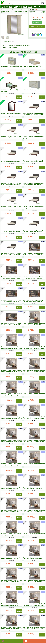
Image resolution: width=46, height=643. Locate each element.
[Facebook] (34, 35)
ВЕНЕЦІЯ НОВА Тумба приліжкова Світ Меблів (11, 67)
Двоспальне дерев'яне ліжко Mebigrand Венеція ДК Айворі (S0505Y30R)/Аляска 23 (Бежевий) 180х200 (11, 395)
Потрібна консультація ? (37, 30)
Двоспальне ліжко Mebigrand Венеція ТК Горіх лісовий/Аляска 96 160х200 (11, 230)
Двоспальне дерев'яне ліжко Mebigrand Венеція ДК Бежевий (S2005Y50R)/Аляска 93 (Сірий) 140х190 (34, 535)
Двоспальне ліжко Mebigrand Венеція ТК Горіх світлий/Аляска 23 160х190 (33, 277)
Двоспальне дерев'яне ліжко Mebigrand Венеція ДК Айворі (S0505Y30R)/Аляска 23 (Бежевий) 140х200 (11, 348)
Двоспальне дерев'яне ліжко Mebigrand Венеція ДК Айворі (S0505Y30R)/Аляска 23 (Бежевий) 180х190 (34, 371)
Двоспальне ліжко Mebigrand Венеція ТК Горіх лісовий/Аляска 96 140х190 (33, 184)
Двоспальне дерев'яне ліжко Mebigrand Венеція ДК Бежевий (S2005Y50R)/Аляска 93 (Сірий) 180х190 (34, 582)
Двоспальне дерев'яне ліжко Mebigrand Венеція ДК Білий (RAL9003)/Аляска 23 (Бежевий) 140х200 (11, 628)
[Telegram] (36, 35)
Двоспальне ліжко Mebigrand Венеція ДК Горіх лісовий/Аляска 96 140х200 (11, 137)
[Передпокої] (25, 6)
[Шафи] (10, 6)
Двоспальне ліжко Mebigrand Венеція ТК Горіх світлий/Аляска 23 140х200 (11, 277)
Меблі (8, 10)
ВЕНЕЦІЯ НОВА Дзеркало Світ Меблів (11, 113)
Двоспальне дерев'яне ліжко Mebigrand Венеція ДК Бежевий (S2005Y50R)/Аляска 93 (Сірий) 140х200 (11, 558)
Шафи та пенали (16, 10)
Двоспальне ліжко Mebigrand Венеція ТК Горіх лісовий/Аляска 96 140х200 (11, 207)
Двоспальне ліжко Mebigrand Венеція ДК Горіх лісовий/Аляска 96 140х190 (33, 114)
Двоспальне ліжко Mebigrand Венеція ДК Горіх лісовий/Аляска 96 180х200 (11, 184)
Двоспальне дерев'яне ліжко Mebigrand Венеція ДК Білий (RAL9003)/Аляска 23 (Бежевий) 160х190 (34, 628)
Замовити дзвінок (11, 641)
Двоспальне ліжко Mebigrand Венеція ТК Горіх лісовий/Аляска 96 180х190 (33, 230)
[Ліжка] (15, 6)
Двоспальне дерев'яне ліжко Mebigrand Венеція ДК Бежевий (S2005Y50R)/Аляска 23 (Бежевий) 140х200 (11, 488)
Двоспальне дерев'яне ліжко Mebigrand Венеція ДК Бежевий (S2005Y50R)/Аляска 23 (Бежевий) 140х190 (34, 465)
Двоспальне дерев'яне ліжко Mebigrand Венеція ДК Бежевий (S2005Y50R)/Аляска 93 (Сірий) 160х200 (11, 582)
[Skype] (39, 35)
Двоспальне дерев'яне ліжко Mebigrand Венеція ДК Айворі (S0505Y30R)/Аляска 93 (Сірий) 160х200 (11, 442)
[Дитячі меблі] (20, 6)
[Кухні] (6, 6)
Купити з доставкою (37, 26)
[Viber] (33, 35)
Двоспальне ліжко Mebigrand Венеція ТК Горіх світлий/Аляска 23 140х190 (33, 254)
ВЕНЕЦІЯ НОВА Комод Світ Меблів (32, 90)
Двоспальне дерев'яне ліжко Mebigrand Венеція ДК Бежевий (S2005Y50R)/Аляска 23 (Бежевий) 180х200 (11, 535)
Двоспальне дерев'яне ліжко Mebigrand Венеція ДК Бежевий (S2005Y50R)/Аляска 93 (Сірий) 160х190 (34, 558)
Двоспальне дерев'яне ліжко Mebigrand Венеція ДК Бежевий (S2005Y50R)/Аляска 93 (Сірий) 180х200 (11, 605)
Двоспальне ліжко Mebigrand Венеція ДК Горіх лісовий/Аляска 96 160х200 (11, 160)
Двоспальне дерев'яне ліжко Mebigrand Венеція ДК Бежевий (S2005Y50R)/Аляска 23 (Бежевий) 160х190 (34, 488)
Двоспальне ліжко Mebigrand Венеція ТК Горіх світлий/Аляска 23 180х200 (11, 324)
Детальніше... (11, 70)
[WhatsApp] (38, 35)
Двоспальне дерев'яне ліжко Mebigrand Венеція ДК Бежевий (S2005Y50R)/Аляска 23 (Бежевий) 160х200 (11, 512)
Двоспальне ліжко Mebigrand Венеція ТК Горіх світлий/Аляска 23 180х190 (33, 300)
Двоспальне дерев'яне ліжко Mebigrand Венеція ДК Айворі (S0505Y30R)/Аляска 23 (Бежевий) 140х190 (34, 325)
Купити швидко (37, 22)
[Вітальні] (30, 6)
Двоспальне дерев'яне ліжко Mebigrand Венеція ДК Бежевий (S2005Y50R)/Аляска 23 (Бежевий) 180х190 (34, 512)
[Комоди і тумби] (34, 6)
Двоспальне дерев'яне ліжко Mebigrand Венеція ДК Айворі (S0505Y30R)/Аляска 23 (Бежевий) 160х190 (34, 348)
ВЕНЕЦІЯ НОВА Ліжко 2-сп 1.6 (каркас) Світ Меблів (11, 90)
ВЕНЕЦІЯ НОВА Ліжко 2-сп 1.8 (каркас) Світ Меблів (33, 67)
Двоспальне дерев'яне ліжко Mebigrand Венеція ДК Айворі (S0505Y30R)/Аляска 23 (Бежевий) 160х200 (11, 371)
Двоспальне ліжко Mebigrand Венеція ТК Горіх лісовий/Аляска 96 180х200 (11, 254)
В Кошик (19, 73)
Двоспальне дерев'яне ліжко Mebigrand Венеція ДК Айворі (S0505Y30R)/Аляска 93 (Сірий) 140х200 (11, 418)
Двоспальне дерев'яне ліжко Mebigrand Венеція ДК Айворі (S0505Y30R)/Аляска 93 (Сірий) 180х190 (34, 442)
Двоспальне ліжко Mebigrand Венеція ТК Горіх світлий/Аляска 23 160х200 (11, 300)
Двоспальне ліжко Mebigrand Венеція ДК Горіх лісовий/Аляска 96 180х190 (33, 160)
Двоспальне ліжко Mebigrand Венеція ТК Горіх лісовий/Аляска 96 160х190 (33, 207)
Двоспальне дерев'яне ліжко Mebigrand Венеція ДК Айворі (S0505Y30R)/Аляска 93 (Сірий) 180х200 (11, 465)
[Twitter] (41, 35)
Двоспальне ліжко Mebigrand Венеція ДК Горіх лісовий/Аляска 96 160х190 (33, 137)
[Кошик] (43, 2)
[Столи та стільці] (39, 6)
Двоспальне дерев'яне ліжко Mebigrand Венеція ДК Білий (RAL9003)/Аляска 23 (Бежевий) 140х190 (34, 605)
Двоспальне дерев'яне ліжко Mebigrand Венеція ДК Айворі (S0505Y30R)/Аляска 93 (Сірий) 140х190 (34, 395)
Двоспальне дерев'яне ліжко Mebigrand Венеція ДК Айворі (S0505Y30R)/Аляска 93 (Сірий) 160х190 (34, 418)
